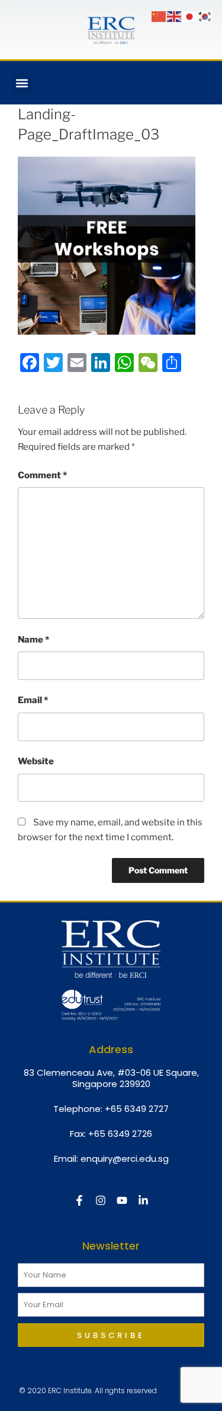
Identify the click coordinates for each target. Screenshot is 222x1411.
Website (36, 761)
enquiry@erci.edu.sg (125, 1158)
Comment (42, 475)
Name (33, 639)
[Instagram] (100, 1200)
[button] (21, 83)
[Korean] (205, 16)
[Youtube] (122, 1200)
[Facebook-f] (79, 1200)
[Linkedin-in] (143, 1200)
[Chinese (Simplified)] (159, 16)
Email (33, 700)
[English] (174, 16)
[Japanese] (190, 16)
